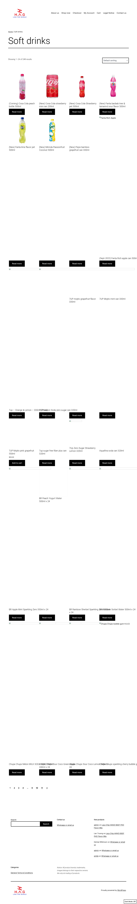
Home (10, 32)
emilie (96, 856)
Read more (17, 112)
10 (37, 788)
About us (55, 13)
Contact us (121, 13)
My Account (89, 13)
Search (13, 820)
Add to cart (17, 463)
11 (42, 788)
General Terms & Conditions (22, 873)
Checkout (77, 13)
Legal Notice (108, 13)
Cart (99, 13)
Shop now (65, 13)
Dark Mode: (129, 901)
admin (96, 825)
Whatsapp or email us (65, 825)
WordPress (121, 890)
